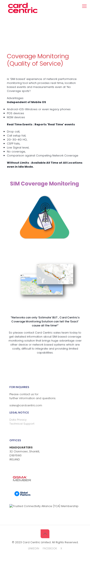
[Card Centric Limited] (22, 5)
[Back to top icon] (45, 533)
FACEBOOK (50, 548)
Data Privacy (18, 420)
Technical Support (21, 424)
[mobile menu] (84, 6)
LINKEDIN (33, 548)
